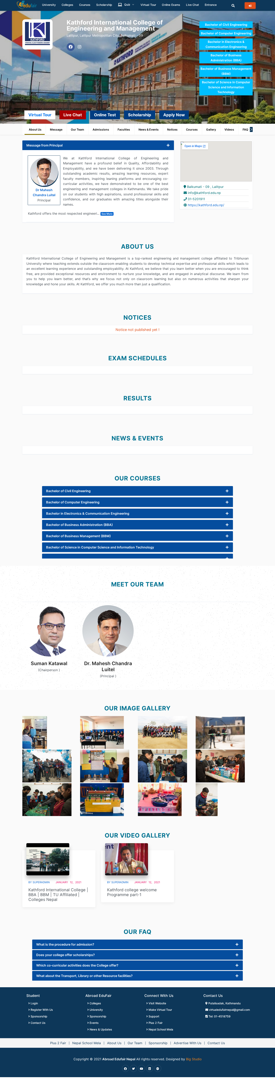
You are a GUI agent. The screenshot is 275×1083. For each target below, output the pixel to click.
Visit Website (157, 1003)
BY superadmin (39, 882)
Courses (192, 129)
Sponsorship (38, 1016)
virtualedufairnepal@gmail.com (229, 1009)
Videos (229, 129)
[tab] (98, 145)
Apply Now (174, 114)
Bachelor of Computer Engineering (226, 33)
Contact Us (37, 1022)
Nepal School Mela (160, 1029)
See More (107, 213)
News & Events (149, 129)
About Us (35, 129)
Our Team (77, 129)
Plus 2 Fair (155, 1022)
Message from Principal (44, 145)
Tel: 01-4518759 (219, 1016)
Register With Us (41, 1009)
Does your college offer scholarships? (65, 955)
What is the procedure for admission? (65, 944)
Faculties (124, 129)
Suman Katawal (49, 663)
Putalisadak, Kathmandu (224, 1003)
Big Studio (194, 1059)
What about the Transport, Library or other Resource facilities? (84, 976)
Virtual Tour (39, 114)
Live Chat (72, 114)
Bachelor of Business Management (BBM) (78, 536)
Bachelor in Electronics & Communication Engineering (87, 513)
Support (153, 1016)
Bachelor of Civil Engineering (226, 25)
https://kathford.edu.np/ (206, 205)
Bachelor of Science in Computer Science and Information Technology (226, 87)
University (96, 1009)
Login (34, 1003)
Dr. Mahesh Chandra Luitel (108, 666)
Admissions (101, 129)
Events (94, 1022)
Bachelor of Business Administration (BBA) (79, 525)
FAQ (245, 129)
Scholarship (139, 114)
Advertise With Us (187, 1043)
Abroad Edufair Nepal (118, 1059)
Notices (172, 129)
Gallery (211, 129)
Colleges (95, 1003)
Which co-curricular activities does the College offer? (77, 965)
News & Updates (100, 1029)
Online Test (105, 114)
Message (56, 129)
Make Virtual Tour (160, 1009)
